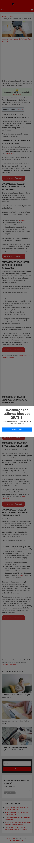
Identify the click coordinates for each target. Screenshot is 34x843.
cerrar (17, 434)
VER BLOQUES (17, 429)
